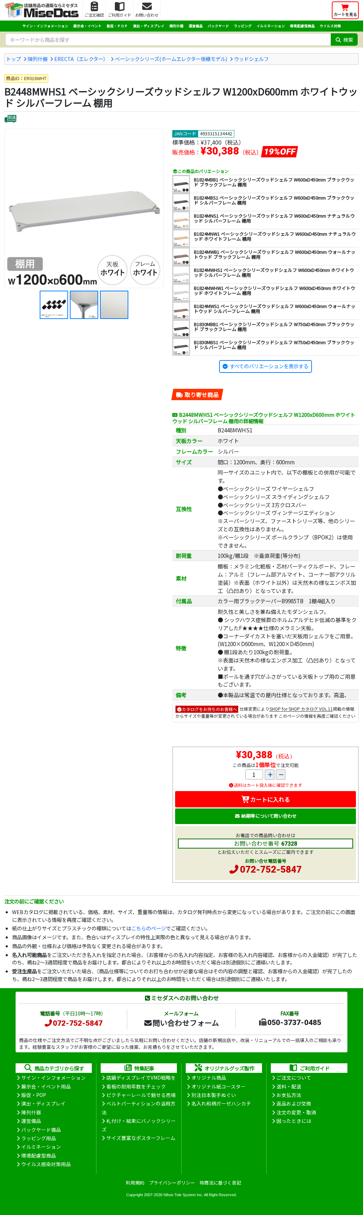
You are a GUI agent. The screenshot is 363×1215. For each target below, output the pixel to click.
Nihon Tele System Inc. (183, 1195)
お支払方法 (289, 1094)
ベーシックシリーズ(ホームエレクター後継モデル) (171, 58)
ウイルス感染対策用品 (46, 1164)
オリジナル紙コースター (218, 1086)
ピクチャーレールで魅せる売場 (141, 1094)
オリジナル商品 (208, 1077)
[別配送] (10, 119)
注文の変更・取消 (296, 1112)
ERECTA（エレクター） (81, 58)
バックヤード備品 (41, 1129)
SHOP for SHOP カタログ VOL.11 (301, 709)
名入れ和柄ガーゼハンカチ (221, 1103)
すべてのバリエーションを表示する (269, 366)
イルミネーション (271, 25)
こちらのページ (148, 928)
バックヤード (218, 25)
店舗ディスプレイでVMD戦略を (141, 1077)
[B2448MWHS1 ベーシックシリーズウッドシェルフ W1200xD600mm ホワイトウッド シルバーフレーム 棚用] (84, 208)
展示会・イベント (87, 25)
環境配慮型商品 (302, 25)
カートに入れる (270, 799)
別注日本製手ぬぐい (213, 1094)
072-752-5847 (271, 869)
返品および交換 (294, 1103)
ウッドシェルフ (251, 58)
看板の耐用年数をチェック (136, 1086)
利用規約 (135, 1182)
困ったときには (294, 1120)
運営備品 (196, 25)
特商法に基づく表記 (220, 1182)
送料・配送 (289, 1086)
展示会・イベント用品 (46, 1086)
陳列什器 (176, 25)
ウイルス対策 (330, 25)
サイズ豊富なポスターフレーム (140, 1137)
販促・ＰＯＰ (117, 25)
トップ (13, 58)
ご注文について (294, 1077)
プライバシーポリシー (172, 1182)
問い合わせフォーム (185, 1022)
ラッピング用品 (38, 1138)
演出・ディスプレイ (148, 25)
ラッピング (243, 25)
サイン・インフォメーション (45, 25)
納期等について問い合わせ (269, 815)
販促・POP (33, 1094)
